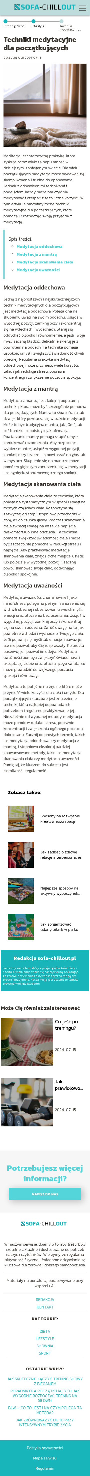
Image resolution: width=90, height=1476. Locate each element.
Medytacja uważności (38, 270)
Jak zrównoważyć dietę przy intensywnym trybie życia (45, 1422)
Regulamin (45, 1468)
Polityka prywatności (45, 1448)
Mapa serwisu (44, 1458)
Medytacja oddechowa (39, 246)
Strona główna (14, 26)
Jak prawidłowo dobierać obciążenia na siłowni (70, 1084)
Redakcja (45, 1299)
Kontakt (45, 1307)
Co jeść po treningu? (66, 1024)
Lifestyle (38, 26)
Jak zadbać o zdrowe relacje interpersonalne (60, 854)
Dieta (45, 1331)
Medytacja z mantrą (36, 254)
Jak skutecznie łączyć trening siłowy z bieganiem (45, 1381)
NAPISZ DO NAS (45, 1194)
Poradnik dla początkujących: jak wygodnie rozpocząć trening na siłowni (45, 1395)
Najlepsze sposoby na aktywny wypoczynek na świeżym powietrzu (60, 890)
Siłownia (45, 1346)
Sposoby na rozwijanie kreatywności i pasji (60, 818)
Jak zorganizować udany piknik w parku (59, 927)
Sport (45, 1353)
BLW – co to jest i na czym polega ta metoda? (45, 1410)
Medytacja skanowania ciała (44, 262)
